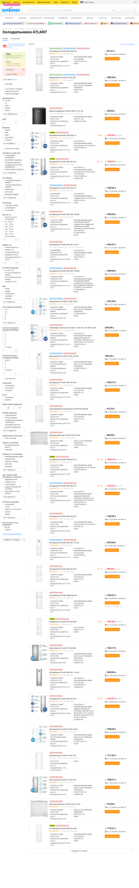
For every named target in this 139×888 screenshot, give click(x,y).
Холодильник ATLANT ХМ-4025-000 (63, 828)
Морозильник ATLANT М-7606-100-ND (64, 356)
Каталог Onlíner (7, 29)
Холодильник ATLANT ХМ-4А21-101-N (63, 245)
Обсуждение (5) (67, 191)
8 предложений (112, 550)
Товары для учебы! (74, 23)
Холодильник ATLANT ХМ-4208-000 (63, 51)
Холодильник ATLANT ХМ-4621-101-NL (64, 543)
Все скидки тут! (92, 23)
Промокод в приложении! (14, 23)
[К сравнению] (29, 48)
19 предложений (112, 278)
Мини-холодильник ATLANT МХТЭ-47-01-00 (66, 111)
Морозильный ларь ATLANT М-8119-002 (64, 435)
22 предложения (112, 524)
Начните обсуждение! (75, 113)
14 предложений (112, 119)
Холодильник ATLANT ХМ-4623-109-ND (64, 214)
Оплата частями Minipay (36, 23)
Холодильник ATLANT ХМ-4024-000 (63, 622)
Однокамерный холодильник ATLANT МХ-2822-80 (68, 409)
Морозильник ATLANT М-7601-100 (62, 755)
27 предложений (112, 85)
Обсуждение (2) (68, 80)
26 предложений (112, 169)
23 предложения (112, 416)
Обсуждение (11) (66, 462)
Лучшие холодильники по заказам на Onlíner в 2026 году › (16, 45)
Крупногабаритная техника (35, 29)
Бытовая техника (19, 29)
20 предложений (112, 656)
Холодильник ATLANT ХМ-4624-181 (63, 699)
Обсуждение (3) (68, 385)
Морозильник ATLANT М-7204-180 (62, 780)
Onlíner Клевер (89, 2)
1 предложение (112, 335)
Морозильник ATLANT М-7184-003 (62, 77)
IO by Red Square (56, 23)
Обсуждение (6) (67, 545)
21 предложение (112, 390)
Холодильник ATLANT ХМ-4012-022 (63, 569)
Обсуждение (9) (68, 54)
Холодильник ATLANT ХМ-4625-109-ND (64, 271)
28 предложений (112, 143)
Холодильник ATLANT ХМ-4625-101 (63, 486)
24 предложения (112, 309)
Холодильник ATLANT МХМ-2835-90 (63, 595)
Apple (105, 23)
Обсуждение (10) (68, 138)
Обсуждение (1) (68, 411)
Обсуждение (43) (68, 330)
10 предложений (112, 680)
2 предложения (112, 252)
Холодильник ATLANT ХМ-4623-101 (63, 459)
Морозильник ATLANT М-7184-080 (62, 648)
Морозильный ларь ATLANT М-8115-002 (64, 804)
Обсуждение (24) (68, 701)
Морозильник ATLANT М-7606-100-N (63, 301)
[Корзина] (135, 10)
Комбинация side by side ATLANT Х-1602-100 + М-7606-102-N (72, 328)
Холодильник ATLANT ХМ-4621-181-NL (64, 672)
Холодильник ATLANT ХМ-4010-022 (63, 382)
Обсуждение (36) (68, 519)
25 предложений (112, 59)
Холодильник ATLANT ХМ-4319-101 (63, 188)
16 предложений (112, 787)
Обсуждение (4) (68, 217)
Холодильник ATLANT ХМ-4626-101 (63, 135)
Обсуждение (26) (68, 273)
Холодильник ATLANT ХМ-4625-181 (63, 162)
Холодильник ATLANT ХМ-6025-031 (63, 516)
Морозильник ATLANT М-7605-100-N (63, 729)
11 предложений (112, 706)
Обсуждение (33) (68, 304)
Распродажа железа (120, 23)
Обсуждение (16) (68, 571)
